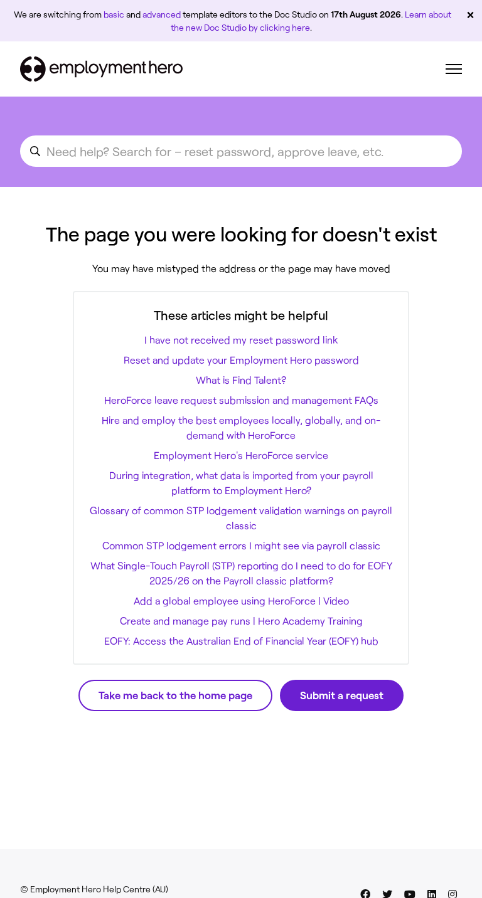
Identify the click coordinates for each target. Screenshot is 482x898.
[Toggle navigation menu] (454, 69)
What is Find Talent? (241, 380)
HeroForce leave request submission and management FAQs (241, 400)
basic (114, 14)
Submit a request (341, 695)
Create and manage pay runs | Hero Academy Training (241, 620)
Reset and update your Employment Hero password (241, 360)
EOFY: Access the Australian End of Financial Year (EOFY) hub (241, 641)
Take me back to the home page (175, 695)
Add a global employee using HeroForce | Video (241, 600)
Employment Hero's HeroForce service (241, 455)
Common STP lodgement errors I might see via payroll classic (241, 545)
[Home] (101, 69)
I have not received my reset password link (241, 340)
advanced (161, 14)
